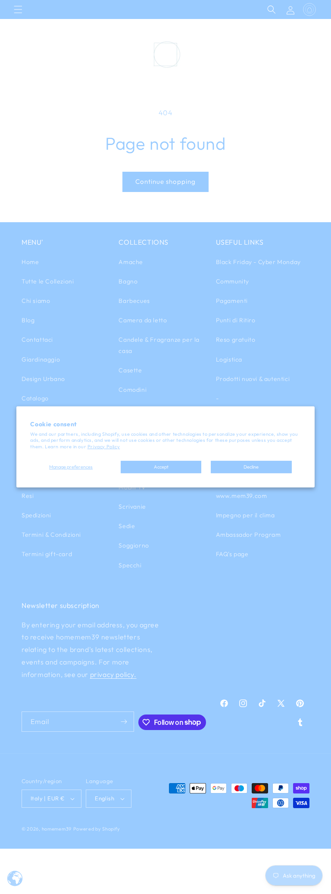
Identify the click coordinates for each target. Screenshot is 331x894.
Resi (28, 496)
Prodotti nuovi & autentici (253, 379)
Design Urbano (43, 379)
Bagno (128, 281)
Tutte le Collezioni (48, 281)
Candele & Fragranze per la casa (159, 345)
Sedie (127, 526)
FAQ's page (232, 554)
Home (30, 262)
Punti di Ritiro (236, 320)
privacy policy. (113, 674)
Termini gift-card (47, 554)
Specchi (130, 565)
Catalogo (35, 398)
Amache (131, 262)
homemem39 (57, 829)
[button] (18, 9)
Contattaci (37, 339)
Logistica (229, 359)
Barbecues (134, 301)
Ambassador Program (248, 534)
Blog (28, 320)
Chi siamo (36, 301)
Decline (251, 467)
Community (232, 281)
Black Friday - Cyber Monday (258, 262)
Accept (161, 467)
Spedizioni (36, 515)
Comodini (133, 389)
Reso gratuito (236, 339)
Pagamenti (232, 301)
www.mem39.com (241, 496)
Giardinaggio (41, 359)
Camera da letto (143, 320)
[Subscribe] (124, 721)
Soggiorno (134, 545)
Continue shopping (165, 181)
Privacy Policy (103, 447)
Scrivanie (132, 506)
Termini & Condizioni (51, 534)
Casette (130, 370)
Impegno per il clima (245, 515)
